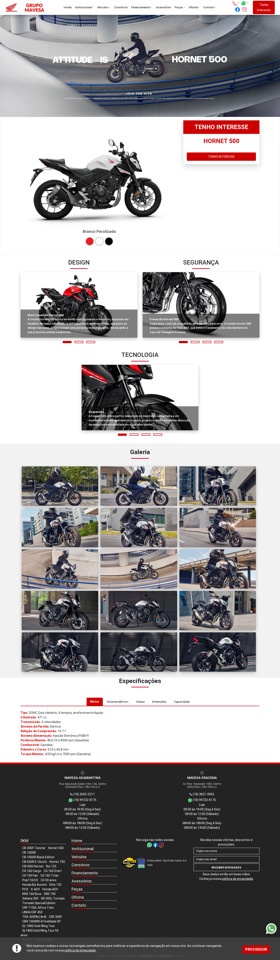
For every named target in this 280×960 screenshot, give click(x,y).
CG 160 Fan (30, 875)
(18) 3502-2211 (84, 794)
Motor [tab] (94, 701)
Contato (208, 7)
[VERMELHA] (89, 241)
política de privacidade (80, 950)
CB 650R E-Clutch (34, 861)
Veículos (102, 7)
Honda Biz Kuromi (34, 884)
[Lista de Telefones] (236, 3)
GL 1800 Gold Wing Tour (38, 926)
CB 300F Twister (34, 848)
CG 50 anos (48, 880)
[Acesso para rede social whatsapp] (150, 844)
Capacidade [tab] (182, 701)
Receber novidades (226, 867)
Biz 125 (51, 866)
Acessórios (163, 7)
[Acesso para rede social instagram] (244, 9)
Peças (179, 7)
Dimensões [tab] (159, 701)
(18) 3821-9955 (203, 794)
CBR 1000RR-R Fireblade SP (41, 921)
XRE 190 (50, 894)
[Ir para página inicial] (27, 8)
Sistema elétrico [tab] (117, 701)
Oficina (193, 7)
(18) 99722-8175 (84, 800)
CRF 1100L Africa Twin (38, 907)
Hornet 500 (56, 848)
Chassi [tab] (140, 701)
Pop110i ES (30, 880)
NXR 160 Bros (31, 894)
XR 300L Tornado (53, 898)
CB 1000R (29, 852)
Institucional (83, 7)
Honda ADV (50, 889)
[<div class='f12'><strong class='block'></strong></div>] (60, 486)
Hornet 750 (57, 861)
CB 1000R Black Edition (38, 857)
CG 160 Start (53, 871)
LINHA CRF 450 (32, 912)
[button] (67, 342)
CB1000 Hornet (33, 866)
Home (68, 7)
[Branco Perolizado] (99, 241)
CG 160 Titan (49, 875)
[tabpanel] (140, 733)
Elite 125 (55, 884)
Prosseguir (256, 949)
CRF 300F (55, 916)
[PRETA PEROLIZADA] (109, 241)
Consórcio (121, 7)
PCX (25, 889)
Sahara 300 (30, 898)
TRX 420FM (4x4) (34, 916)
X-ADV (35, 889)
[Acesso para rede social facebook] (237, 9)
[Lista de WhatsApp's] (244, 3)
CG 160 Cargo (31, 871)
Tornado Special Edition (38, 903)
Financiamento (140, 7)
